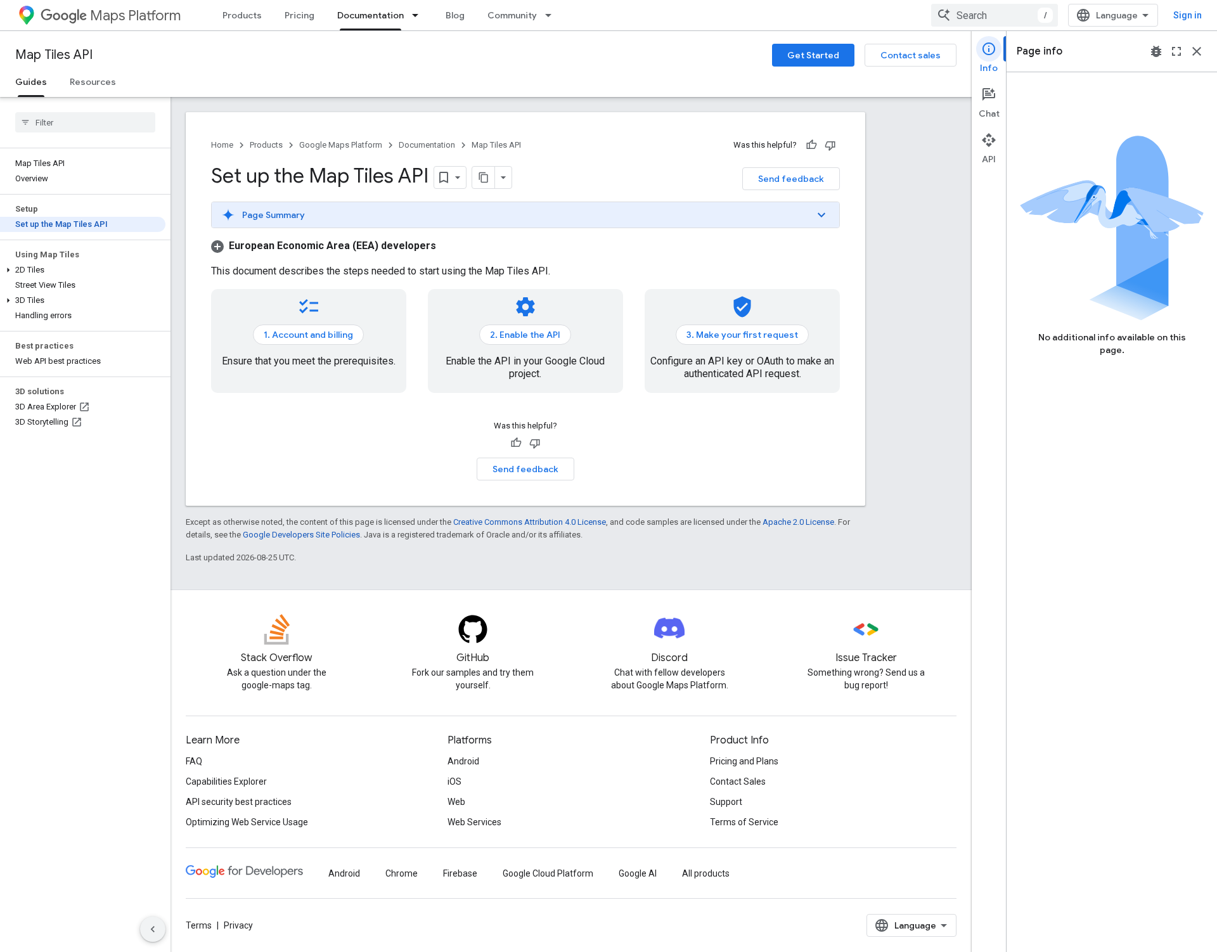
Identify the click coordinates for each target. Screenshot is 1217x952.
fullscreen (1176, 51)
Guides (31, 81)
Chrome (401, 873)
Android (463, 761)
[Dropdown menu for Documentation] (419, 15)
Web (456, 802)
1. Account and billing (308, 334)
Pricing (299, 15)
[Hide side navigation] (152, 929)
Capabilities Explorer (226, 781)
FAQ (194, 761)
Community (512, 15)
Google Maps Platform (340, 145)
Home (222, 145)
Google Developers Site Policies (301, 534)
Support (726, 802)
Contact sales (910, 55)
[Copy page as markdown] (483, 177)
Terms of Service (744, 822)
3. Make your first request (742, 334)
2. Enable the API (525, 334)
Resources (93, 81)
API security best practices (239, 802)
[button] (82, 270)
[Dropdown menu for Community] (552, 15)
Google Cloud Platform (548, 873)
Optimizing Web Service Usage (247, 822)
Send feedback (791, 178)
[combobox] (994, 15)
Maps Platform (135, 15)
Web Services (474, 822)
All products (706, 873)
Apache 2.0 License (798, 522)
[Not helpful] (830, 145)
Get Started (813, 55)
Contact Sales (738, 781)
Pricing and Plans (744, 761)
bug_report (1156, 51)
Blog (455, 15)
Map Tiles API (54, 55)
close (1196, 51)
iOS (454, 781)
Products (242, 15)
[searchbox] (85, 122)
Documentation (370, 15)
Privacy (238, 925)
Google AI (638, 873)
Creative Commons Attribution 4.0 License (529, 522)
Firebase (460, 873)
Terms (199, 925)
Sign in (1187, 15)
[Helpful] (811, 145)
